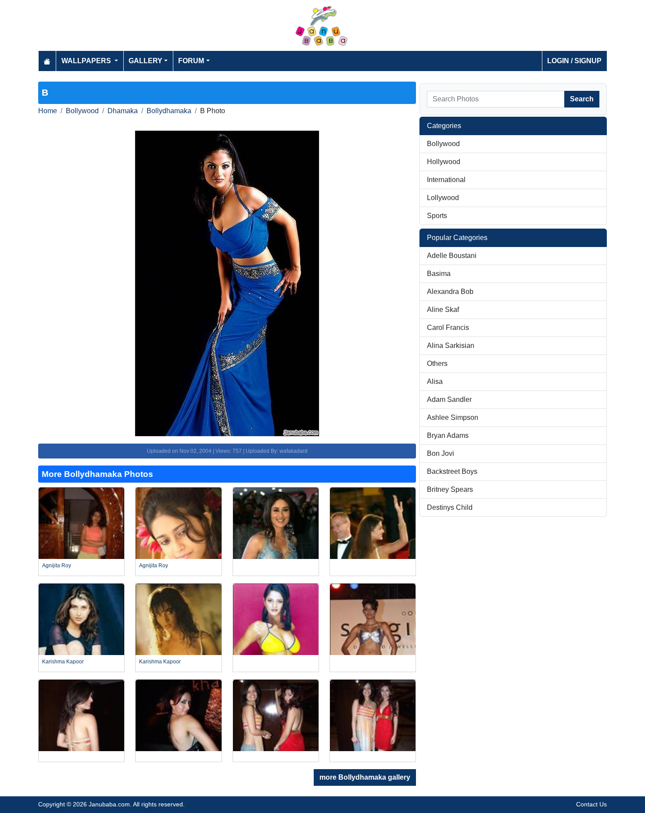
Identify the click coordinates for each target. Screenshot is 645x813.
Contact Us (591, 804)
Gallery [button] (145, 60)
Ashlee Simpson (452, 417)
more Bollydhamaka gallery (364, 777)
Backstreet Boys (452, 471)
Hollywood (443, 161)
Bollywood (82, 111)
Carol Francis (448, 327)
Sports (437, 215)
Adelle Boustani (452, 255)
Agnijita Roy (56, 565)
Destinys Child (450, 507)
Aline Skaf (443, 309)
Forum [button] (191, 60)
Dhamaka (123, 111)
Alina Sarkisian (450, 345)
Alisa (435, 381)
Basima (439, 273)
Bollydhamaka (169, 111)
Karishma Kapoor (63, 662)
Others (437, 363)
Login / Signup (574, 60)
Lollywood (443, 197)
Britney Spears (450, 489)
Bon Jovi (440, 453)
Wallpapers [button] (87, 60)
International (446, 179)
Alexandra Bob (450, 291)
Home (47, 111)
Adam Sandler (449, 399)
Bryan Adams (448, 435)
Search (582, 99)
